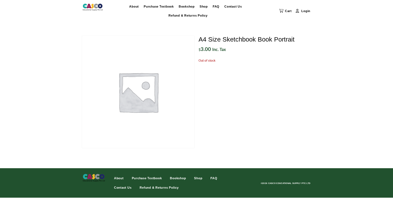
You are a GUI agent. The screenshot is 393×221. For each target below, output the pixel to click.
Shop (204, 6)
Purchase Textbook (159, 6)
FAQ (216, 6)
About (134, 6)
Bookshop (187, 6)
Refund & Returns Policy (187, 15)
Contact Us (233, 6)
